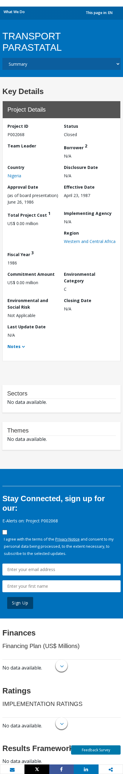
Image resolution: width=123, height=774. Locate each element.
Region (71, 233)
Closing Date (77, 300)
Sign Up (20, 603)
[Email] (12, 769)
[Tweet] (36, 769)
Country (15, 167)
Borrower (75, 146)
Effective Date (79, 187)
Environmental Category (79, 277)
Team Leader (21, 146)
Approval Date (22, 187)
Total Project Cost (28, 214)
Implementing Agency (88, 213)
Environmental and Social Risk (27, 304)
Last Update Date (26, 327)
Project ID (17, 126)
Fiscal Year (20, 253)
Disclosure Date (81, 167)
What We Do (14, 11)
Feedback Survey (96, 750)
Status (71, 126)
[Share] (61, 769)
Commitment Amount (31, 274)
